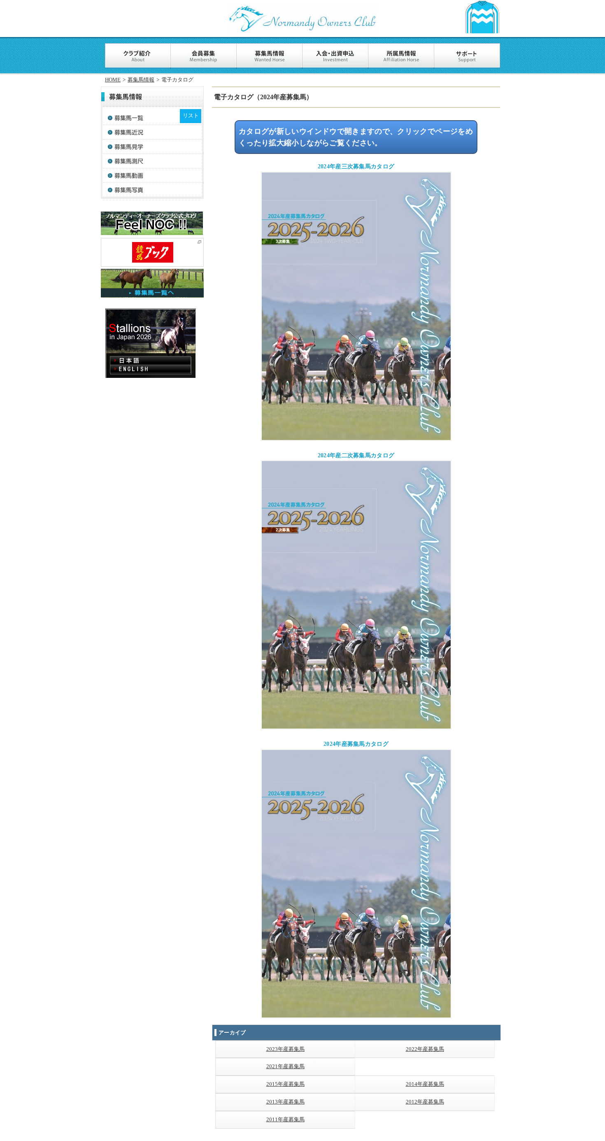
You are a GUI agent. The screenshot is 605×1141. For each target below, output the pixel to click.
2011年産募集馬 (285, 1119)
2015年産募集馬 (285, 1084)
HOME (113, 80)
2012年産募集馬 (425, 1102)
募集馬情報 (141, 80)
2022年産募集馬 (425, 1049)
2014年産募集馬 (425, 1084)
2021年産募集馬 (285, 1066)
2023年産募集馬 (285, 1049)
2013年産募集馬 (285, 1102)
